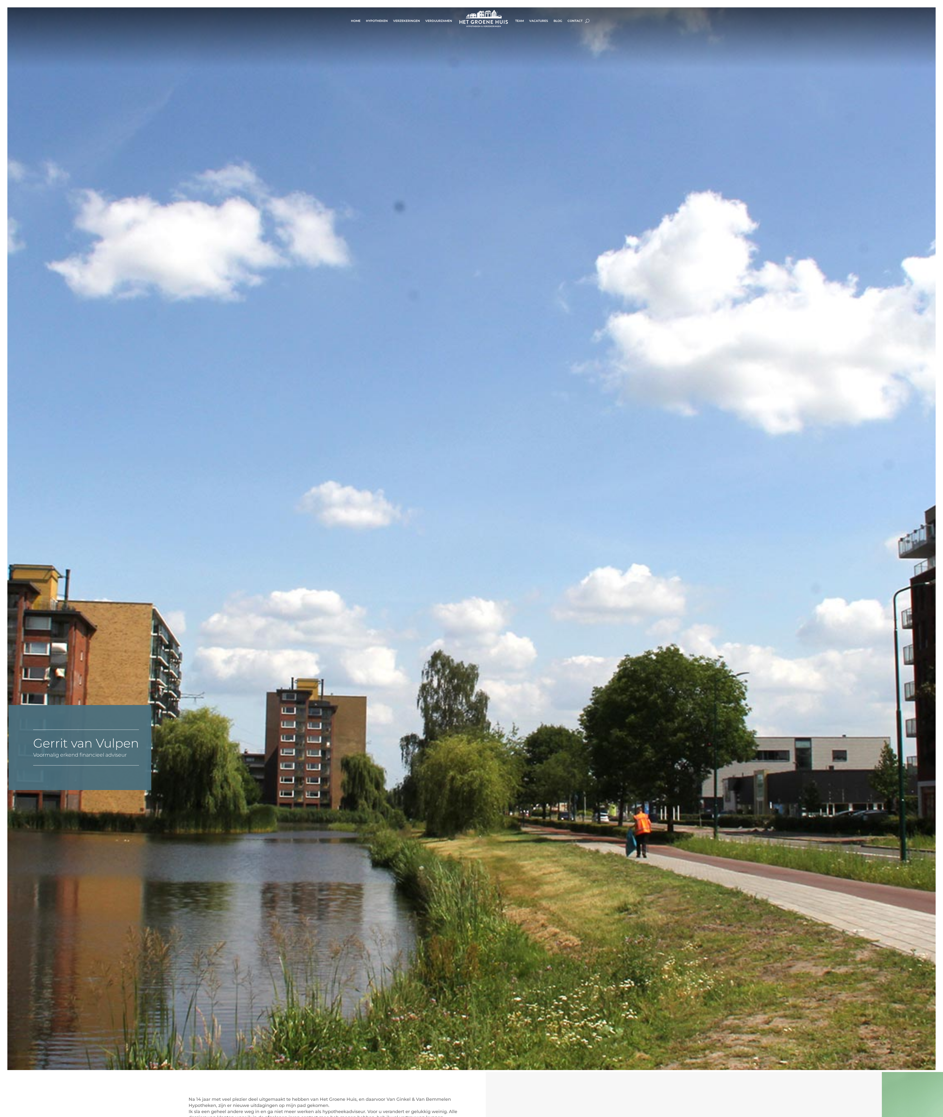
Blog (558, 21)
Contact (575, 21)
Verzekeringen (406, 21)
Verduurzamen (438, 21)
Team (519, 21)
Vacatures (538, 21)
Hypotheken (377, 21)
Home (356, 21)
